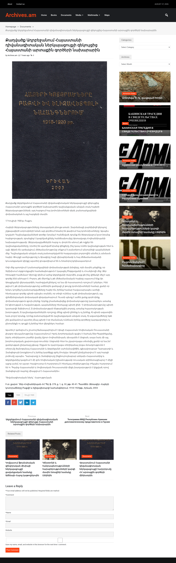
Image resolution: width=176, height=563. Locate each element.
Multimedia (93, 15)
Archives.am (21, 15)
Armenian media (129, 93)
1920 (18, 395)
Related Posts (14, 433)
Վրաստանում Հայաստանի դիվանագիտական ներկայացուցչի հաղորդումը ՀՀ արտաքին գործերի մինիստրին (95, 469)
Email (8, 521)
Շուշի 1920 (29, 395)
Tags (9, 395)
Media (78, 15)
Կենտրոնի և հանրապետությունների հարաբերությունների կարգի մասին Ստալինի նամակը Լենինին (58, 469)
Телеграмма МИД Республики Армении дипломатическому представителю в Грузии (87, 420)
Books (54, 15)
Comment (10, 495)
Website (9, 530)
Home (44, 15)
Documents (66, 15)
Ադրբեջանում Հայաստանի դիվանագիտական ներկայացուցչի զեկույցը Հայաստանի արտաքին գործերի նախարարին (32, 422)
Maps (107, 15)
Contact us (20, 4)
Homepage (11, 26)
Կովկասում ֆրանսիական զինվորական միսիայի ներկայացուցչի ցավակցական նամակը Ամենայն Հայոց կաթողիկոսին (22, 469)
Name (8, 513)
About (10, 4)
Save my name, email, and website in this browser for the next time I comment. (36, 544)
